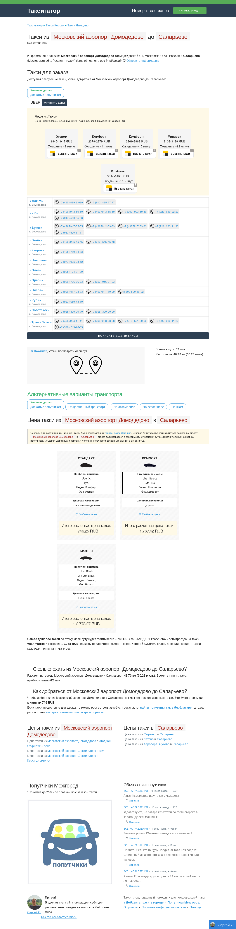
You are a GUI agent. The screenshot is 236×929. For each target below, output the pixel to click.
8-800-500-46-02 (133, 291)
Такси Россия (55, 25)
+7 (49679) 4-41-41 (71, 321)
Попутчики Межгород (183, 902)
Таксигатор (43, 10)
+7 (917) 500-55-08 (71, 218)
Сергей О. (34, 912)
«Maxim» (36, 200)
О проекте (131, 907)
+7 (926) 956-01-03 (103, 281)
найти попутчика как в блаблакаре (166, 707)
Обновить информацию (142, 60)
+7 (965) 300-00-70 (71, 311)
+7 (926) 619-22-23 (166, 211)
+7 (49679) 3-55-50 (103, 211)
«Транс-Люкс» (41, 322)
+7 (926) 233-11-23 (166, 226)
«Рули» (35, 300)
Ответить (134, 800)
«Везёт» (36, 240)
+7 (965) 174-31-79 (71, 271)
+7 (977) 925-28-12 (71, 261)
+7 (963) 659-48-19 (71, 301)
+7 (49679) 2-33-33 (103, 226)
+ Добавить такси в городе (144, 902)
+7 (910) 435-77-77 (103, 202)
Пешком (177, 407)
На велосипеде (153, 407)
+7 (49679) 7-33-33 (134, 226)
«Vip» (34, 213)
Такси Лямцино (78, 25)
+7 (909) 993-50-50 (134, 211)
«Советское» (39, 310)
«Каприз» (37, 250)
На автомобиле (124, 407)
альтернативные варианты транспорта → (75, 712)
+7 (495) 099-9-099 (71, 202)
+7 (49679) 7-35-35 (71, 226)
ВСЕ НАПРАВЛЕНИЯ (136, 790)
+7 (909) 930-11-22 (166, 321)
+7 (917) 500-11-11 (71, 232)
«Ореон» (36, 280)
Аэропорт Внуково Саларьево (156, 744)
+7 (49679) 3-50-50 (71, 211)
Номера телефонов (150, 10)
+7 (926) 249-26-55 (71, 327)
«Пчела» (36, 290)
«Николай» (38, 260)
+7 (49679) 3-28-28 (103, 321)
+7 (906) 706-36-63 (71, 281)
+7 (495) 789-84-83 (71, 251)
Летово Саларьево (148, 739)
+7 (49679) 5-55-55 (71, 242)
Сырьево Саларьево (149, 734)
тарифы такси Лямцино (118, 433)
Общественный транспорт (86, 407)
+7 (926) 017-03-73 (71, 291)
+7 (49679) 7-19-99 (103, 291)
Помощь (195, 907)
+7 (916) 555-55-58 (103, 242)
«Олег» (35, 270)
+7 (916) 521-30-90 (134, 321)
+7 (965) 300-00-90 (103, 311)
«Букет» (36, 227)
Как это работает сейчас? (59, 917)
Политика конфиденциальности (164, 907)
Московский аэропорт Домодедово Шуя (66, 750)
